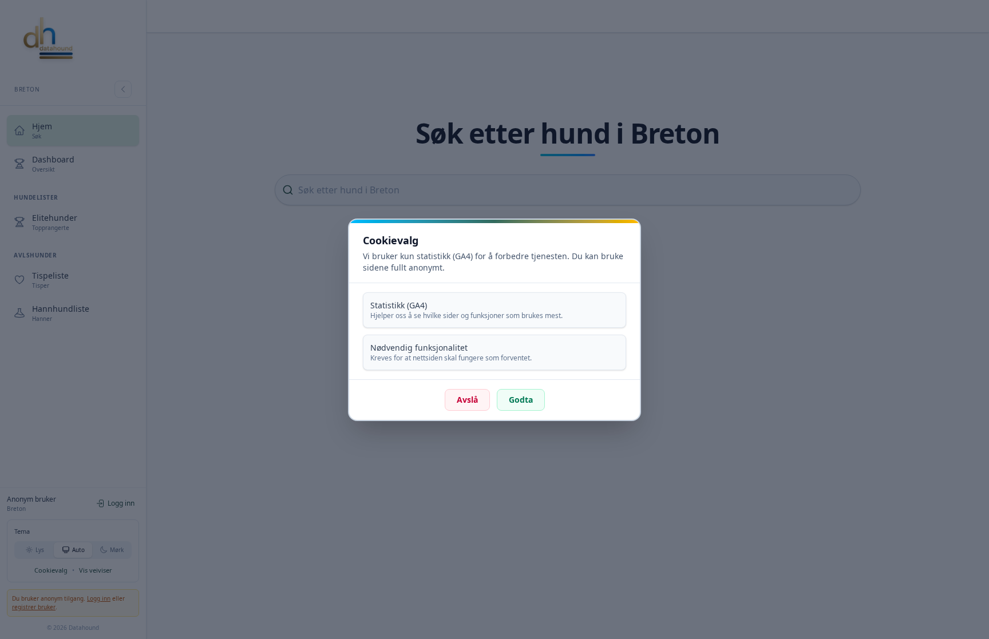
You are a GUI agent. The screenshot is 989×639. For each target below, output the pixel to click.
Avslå (467, 399)
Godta (521, 399)
